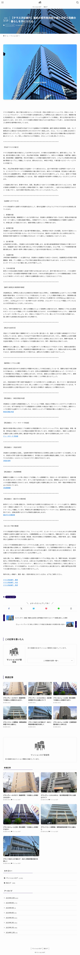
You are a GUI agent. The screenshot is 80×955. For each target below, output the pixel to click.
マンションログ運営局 (14, 660)
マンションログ (10, 25)
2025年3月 (11, 917)
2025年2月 (11, 922)
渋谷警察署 (7, 488)
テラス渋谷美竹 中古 (10, 582)
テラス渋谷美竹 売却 (10, 585)
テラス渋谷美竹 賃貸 (10, 580)
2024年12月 (11, 932)
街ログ (10, 883)
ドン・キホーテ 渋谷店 (10, 436)
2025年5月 (11, 908)
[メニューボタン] (2, 2)
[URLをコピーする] (71, 608)
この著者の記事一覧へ (50, 660)
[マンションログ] (40, 2)
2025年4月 (11, 912)
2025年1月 (11, 927)
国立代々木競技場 (9, 515)
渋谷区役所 (7, 461)
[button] (9, 608)
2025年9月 (11, 903)
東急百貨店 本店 (8, 412)
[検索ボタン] (77, 2)
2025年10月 (12, 898)
